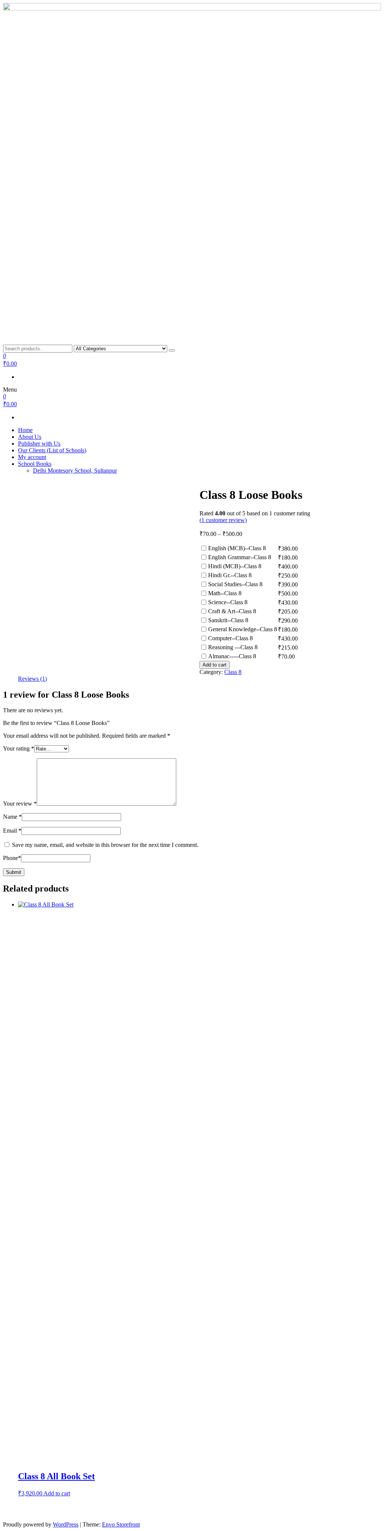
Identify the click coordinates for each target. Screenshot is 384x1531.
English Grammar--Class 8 (239, 557)
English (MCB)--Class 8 (237, 548)
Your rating (18, 748)
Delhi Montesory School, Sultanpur (75, 470)
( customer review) (223, 520)
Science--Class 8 (228, 602)
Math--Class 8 (225, 593)
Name (12, 817)
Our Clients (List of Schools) (52, 450)
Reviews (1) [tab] (32, 678)
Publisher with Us (39, 443)
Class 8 (233, 672)
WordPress (65, 1524)
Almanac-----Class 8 (232, 656)
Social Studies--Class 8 (235, 584)
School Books (34, 464)
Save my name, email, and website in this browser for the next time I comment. (105, 845)
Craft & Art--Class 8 (232, 611)
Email (12, 830)
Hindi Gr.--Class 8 (230, 575)
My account (32, 457)
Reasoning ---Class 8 (233, 647)
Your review (20, 803)
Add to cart (214, 665)
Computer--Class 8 (230, 638)
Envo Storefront (121, 1524)
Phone (12, 858)
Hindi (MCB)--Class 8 (234, 566)
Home (25, 430)
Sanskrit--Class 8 (228, 620)
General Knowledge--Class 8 (242, 629)
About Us (29, 437)
